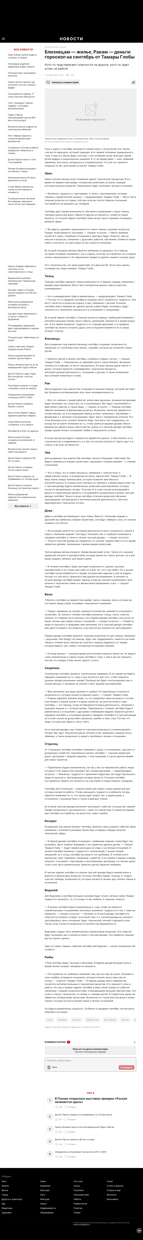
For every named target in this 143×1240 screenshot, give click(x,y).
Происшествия (81, 1194)
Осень (50, 1020)
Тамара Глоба (92, 1020)
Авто (4, 1181)
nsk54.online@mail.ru (81, 1225)
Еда (3, 1203)
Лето (42, 1194)
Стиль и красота (115, 1185)
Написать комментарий (65, 82)
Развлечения (80, 1203)
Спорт (110, 1181)
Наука (43, 1203)
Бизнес (5, 1185)
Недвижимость (48, 1208)
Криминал (45, 1185)
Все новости (23, 49)
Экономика (112, 1199)
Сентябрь (62, 1020)
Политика (79, 1190)
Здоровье (7, 1212)
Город (5, 1194)
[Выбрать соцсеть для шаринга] (133, 82)
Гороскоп (76, 1020)
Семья (77, 1212)
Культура (44, 1190)
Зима (43, 1181)
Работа (77, 1199)
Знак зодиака (110, 1020)
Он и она (78, 1181)
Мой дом (44, 1199)
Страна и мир (114, 1190)
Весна (5, 1190)
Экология (111, 1194)
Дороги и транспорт (12, 1199)
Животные (7, 1208)
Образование (47, 1212)
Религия (78, 1208)
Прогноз (125, 1020)
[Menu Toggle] (3, 39)
